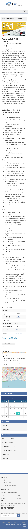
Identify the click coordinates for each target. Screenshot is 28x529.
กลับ (4, 346)
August (12, 398)
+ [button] (3, 354)
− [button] (3, 356)
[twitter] (8, 508)
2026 (16, 398)
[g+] (5, 508)
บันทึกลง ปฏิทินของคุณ (9, 343)
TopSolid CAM (18, 333)
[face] (2, 508)
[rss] (13, 508)
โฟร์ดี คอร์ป (18, 330)
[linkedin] (10, 508)
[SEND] (18, 515)
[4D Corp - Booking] (14, 4)
